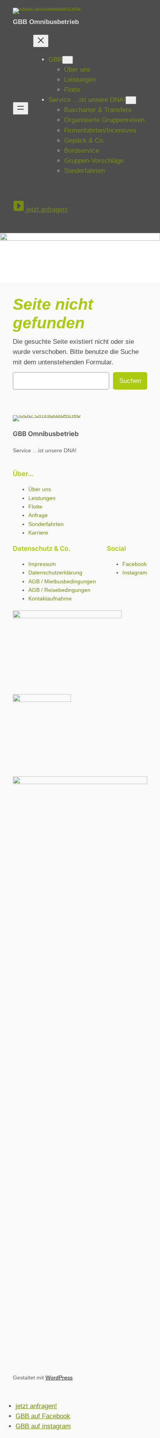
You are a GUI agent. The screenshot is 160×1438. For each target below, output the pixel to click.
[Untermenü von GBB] (67, 60)
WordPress (59, 1377)
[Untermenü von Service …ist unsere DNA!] (130, 100)
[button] (40, 207)
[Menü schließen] (41, 40)
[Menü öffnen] (20, 108)
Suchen (130, 381)
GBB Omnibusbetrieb (46, 22)
